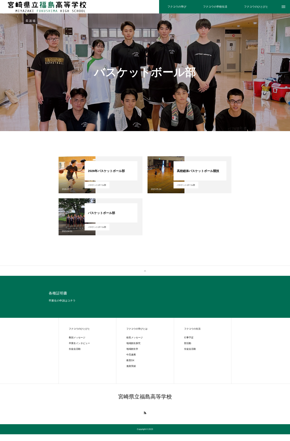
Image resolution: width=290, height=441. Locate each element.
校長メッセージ (134, 337)
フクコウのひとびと (79, 329)
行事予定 (189, 337)
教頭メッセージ (77, 337)
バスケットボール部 (97, 185)
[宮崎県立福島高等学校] (47, 6)
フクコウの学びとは (137, 329)
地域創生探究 (133, 343)
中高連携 (131, 354)
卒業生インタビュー (79, 343)
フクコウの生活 (192, 329)
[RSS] (145, 412)
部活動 (187, 343)
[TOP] (145, 271)
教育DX (130, 360)
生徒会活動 (75, 349)
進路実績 (131, 366)
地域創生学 (132, 349)
